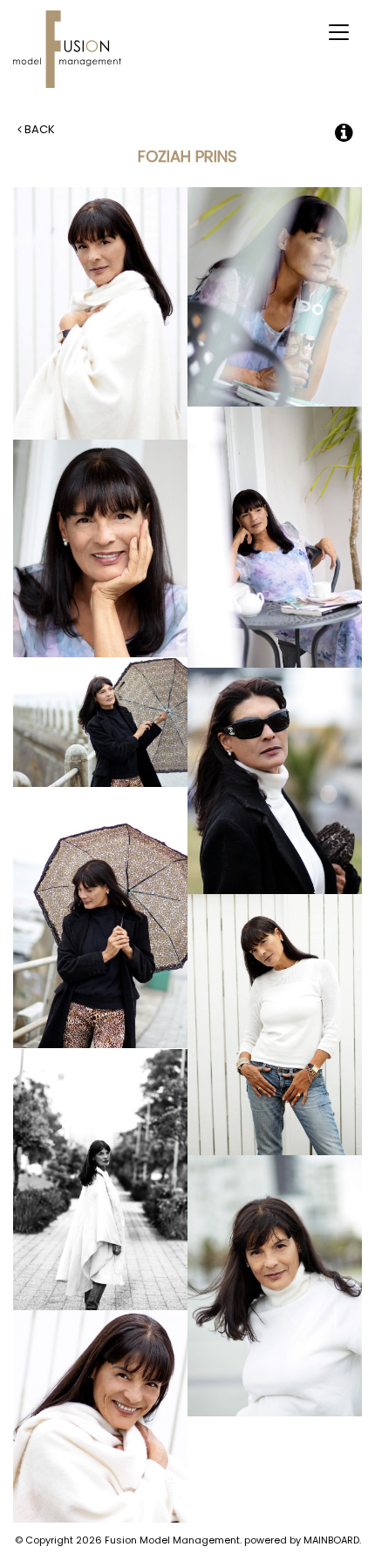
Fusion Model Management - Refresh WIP (69, 49)
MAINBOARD (331, 1540)
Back (38, 129)
